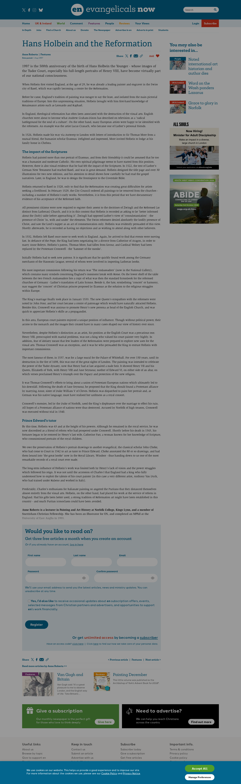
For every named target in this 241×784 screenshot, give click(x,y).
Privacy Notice (131, 773)
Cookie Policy (109, 773)
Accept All (200, 768)
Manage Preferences (200, 777)
